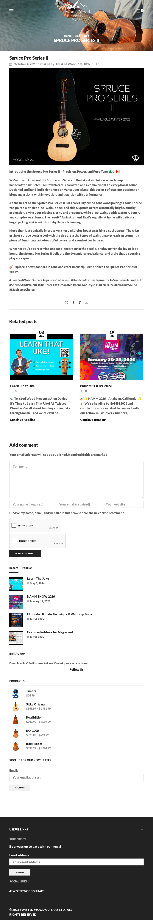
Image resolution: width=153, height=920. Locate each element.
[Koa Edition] (15, 720)
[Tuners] (15, 694)
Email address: (19, 855)
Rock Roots (34, 743)
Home (68, 35)
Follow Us (77, 669)
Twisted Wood (65, 64)
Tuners (31, 691)
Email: (13, 770)
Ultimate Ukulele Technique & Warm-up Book (59, 614)
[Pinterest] (80, 302)
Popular (27, 567)
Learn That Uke (22, 386)
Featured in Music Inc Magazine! (50, 632)
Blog (77, 35)
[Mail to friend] (85, 302)
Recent (13, 567)
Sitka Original (36, 704)
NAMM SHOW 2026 (96, 386)
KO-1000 (32, 730)
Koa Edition (34, 717)
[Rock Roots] (15, 746)
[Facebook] (73, 302)
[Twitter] (67, 302)
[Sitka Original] (15, 707)
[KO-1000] (15, 733)
